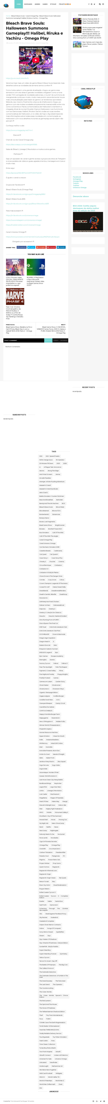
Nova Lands (43, 838)
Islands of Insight (58, 754)
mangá (65, 801)
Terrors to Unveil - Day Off (48, 961)
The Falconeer (60, 981)
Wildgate (59, 1073)
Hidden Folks (60, 721)
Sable (50, 901)
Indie (41, 739)
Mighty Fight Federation (54, 809)
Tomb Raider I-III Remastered (49, 1026)
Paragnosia (56, 856)
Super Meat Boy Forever (47, 954)
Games (45, 4)
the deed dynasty (45, 981)
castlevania (58, 551)
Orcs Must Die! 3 (54, 849)
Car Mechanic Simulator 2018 (49, 547)
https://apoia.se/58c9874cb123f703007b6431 (24, 173)
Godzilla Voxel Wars (46, 700)
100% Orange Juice (46, 460)
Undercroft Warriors (61, 1055)
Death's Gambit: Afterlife (47, 594)
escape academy (57, 656)
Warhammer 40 (57, 1066)
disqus (55, 340)
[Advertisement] (88, 68)
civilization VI (43, 569)
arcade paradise (45, 478)
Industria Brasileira (52, 739)
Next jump (43, 830)
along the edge (53, 470)
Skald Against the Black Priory (55, 914)
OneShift (42, 849)
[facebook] (88, 4)
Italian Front (50, 758)
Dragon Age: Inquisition (47, 638)
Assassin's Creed (45, 485)
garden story (60, 681)
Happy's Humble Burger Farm (49, 714)
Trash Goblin (43, 1040)
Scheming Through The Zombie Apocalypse (53, 909)
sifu (40, 914)
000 (40, 456)
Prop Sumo (57, 863)
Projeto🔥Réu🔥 (65, 4)
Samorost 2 (54, 905)
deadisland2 (43, 590)
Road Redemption (60, 885)
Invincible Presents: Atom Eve (49, 750)
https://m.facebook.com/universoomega (22, 215)
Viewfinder (53, 1062)
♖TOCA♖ (53, 4)
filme (61, 670)
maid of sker (43, 801)
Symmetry (63, 954)
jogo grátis (56, 765)
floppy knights (62, 674)
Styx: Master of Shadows (47, 939)
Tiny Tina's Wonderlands (54, 1015)
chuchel (52, 561)
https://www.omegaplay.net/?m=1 (19, 130)
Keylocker (57, 783)
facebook (63, 340)
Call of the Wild (57, 532)
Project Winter (44, 863)
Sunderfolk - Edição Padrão (48, 946)
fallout (56, 663)
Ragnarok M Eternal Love (48, 870)
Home (19, 4)
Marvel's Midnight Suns (47, 805)
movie (53, 819)
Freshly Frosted (44, 678)
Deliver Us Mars (44, 605)
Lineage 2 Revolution (54, 790)
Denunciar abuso (81, 196)
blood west (60, 507)
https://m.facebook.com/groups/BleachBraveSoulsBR (27, 204)
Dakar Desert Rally (59, 587)
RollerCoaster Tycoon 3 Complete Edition (53, 896)
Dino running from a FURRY (49, 620)
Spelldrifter (60, 932)
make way (55, 801)
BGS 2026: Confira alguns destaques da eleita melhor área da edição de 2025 (86, 208)
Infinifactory (43, 743)
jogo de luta (44, 765)
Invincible (49, 747)
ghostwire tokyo (58, 689)
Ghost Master (44, 685)
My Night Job (43, 823)
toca (41, 1019)
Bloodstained (44, 510)
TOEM (48, 1019)
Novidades (28, 4)
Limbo (41, 790)
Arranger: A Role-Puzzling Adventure (51, 481)
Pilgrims (42, 859)
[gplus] (97, 1101)
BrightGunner (60, 525)
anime (58, 474)
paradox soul (44, 856)
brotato (42, 529)
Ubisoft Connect (45, 1055)
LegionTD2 (43, 787)
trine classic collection (47, 1044)
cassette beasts (45, 551)
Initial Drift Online (57, 743)
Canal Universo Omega (47, 543)
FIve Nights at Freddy (46, 674)
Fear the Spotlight (45, 667)
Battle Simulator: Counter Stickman (51, 496)
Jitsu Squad (61, 761)
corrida (42, 580)
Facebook (77, 177)
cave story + (43, 558)
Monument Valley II (61, 812)
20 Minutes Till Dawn (46, 463)
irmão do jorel (44, 754)
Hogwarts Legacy (45, 729)
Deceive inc (43, 598)
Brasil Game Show (45, 525)
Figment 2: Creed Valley (47, 670)
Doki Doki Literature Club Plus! (49, 630)
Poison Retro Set (54, 859)
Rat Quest (62, 878)
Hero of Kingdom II (46, 721)
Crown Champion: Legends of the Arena (53, 583)
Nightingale (54, 830)
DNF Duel (42, 627)
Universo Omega (79, 188)
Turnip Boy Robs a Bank (47, 1048)
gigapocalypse (44, 696)
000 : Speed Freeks (52, 456)
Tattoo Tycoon (44, 957)
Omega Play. (55, 845)
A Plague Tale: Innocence (52, 467)
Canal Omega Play (32, 16)
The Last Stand (44, 984)
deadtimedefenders (58, 590)
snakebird (54, 917)
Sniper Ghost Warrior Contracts (50, 924)
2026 (65, 463)
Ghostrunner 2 (44, 689)
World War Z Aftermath (47, 1084)
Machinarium (54, 794)
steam (41, 935)
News (56, 827)
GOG (58, 700)
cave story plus (57, 558)
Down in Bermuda (59, 634)
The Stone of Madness (47, 1008)
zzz (40, 1088)
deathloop (63, 594)
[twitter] (94, 4)
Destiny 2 (52, 609)
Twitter (76, 185)
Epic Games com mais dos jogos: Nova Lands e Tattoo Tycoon (92, 44)
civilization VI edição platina (48, 572)
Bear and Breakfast (46, 500)
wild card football (45, 1073)
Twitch (76, 183)
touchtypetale (44, 1037)
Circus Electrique (45, 565)
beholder (59, 500)
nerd (41, 827)
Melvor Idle (62, 805)
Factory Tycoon (44, 663)
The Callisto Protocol (46, 968)
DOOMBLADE (44, 634)
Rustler (41, 901)
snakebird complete (46, 921)
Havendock (56, 718)
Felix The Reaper (61, 667)
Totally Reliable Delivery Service (50, 1033)
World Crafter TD (53, 1077)
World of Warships (45, 1080)
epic (56, 652)
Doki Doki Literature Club (58, 627)
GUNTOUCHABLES (45, 710)
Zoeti (60, 1084)
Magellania (43, 798)
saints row (59, 901)
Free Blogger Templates (27, 1101)
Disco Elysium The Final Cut (48, 623)
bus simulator (44, 532)
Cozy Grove (52, 580)
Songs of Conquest (54, 928)
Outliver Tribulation (45, 852)
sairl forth (42, 905)
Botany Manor (44, 518)
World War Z (59, 1080)
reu (53, 881)
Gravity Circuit (60, 703)
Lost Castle (43, 794)
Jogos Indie (43, 769)
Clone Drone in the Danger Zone (50, 576)
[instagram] (91, 4)
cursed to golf (44, 587)
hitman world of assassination (49, 725)
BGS (63, 503)
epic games (43, 656)
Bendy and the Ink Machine (48, 503)
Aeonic (41, 470)
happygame (43, 718)
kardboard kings (45, 783)
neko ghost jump (58, 823)
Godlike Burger (58, 696)
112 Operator (60, 460)
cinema (61, 561)
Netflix (48, 827)
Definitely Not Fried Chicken (49, 601)
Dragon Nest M (44, 641)
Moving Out (63, 819)
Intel (40, 747)
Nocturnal (61, 834)
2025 (58, 463)
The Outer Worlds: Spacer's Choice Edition (53, 996)
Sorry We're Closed (46, 932)
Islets (41, 758)
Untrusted (42, 1062)
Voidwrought (43, 1066)
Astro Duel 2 (43, 492)
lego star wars (55, 787)
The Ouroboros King (46, 988)
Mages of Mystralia (56, 798)
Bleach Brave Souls (18, 16)
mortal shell (43, 819)
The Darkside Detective (47, 972)
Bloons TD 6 (56, 510)
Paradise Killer (60, 852)
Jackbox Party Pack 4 (46, 761)
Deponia (42, 609)
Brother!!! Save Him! (55, 529)
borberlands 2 (44, 514)
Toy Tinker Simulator (60, 1037)
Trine (53, 1040)
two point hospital (45, 1051)
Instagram (77, 179)
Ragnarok (56, 867)
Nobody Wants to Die (46, 834)
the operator (57, 984)
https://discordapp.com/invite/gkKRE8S (21, 145)
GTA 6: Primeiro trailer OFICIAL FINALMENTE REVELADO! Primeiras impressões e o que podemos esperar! (14, 281)
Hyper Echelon (44, 736)
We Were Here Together (47, 1070)
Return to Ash (44, 881)
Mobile (49, 812)
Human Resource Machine (48, 732)
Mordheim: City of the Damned (50, 816)
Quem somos (44, 867)
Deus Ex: (42, 616)
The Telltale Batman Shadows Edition (52, 1011)
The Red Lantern (45, 1000)
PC (64, 856)
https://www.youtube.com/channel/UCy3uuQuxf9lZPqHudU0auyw (32, 237)
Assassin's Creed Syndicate (48, 489)
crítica (62, 580)
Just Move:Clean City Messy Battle (51, 779)
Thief (41, 1015)
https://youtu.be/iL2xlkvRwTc (17, 78)
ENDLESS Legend (45, 652)
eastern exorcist (44, 645)
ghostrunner (56, 685)
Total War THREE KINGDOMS (49, 1030)
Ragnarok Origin (45, 874)
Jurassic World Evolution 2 (48, 776)
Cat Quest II (54, 554)
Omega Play (78, 181)
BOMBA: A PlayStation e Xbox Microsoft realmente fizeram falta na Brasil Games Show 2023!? (35, 281)
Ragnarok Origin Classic (47, 878)
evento (52, 659)
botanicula (56, 514)
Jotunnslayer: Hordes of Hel (48, 772)
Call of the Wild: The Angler (48, 536)
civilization (58, 565)
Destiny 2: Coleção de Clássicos (50, 612)
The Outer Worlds (45, 992)
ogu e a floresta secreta (48, 841)
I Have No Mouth (58, 736)
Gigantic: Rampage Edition (48, 692)
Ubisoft (58, 1051)
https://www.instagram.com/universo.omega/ (24, 220)
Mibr (41, 809)
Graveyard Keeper (45, 703)
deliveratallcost (58, 605)
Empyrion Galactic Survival (48, 649)
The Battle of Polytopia (47, 965)
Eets (55, 645)
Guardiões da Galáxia (46, 707)
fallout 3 (65, 663)
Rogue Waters (44, 889)
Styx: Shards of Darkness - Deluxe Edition (53, 943)
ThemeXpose (14, 1101)
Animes (37, 4)
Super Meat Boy (45, 950)
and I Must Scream (45, 474)
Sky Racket (43, 917)
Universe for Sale (45, 1059)
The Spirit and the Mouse (48, 1004)
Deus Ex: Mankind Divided (57, 616)
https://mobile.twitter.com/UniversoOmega (23, 225)
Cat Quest (42, 554)
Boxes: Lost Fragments (47, 521)
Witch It (42, 1077)
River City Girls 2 (44, 885)
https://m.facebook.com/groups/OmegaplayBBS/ (25, 194)
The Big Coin (63, 965)
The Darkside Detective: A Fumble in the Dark (53, 976)
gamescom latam (45, 681)
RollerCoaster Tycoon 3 (47, 892)
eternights (42, 659)
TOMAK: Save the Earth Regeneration (52, 1022)
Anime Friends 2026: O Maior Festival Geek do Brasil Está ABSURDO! (90, 21)
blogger (48, 340)
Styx (49, 935)
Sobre (41, 928)
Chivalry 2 (42, 561)
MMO (41, 812)
